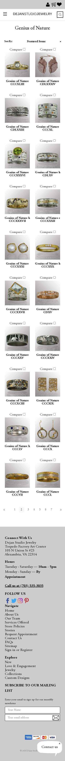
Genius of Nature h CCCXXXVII (17, 220)
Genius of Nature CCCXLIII (17, 83)
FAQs (9, 642)
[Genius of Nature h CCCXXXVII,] (17, 201)
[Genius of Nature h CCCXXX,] (47, 247)
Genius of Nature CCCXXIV (47, 357)
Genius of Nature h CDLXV (47, 174)
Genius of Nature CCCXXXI (17, 265)
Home (9, 610)
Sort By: (8, 41)
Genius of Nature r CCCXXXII (47, 220)
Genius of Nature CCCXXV (17, 357)
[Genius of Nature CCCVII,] (17, 475)
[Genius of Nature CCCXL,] (47, 110)
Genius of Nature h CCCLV (17, 448)
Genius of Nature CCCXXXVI (17, 174)
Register (26, 650)
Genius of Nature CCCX (47, 448)
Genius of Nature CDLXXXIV (47, 83)
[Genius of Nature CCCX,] (47, 429)
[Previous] (5, 509)
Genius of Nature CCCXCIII (17, 402)
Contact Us (13, 638)
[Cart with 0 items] (54, 4)
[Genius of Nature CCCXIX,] (47, 384)
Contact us (50, 747)
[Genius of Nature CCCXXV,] (17, 338)
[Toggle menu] (4, 15)
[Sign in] (48, 4)
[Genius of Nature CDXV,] (47, 293)
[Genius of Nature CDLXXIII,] (17, 110)
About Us (11, 614)
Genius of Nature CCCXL (47, 128)
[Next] (60, 509)
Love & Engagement (20, 666)
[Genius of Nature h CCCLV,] (17, 429)
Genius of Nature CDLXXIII (17, 128)
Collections (13, 674)
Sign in (10, 650)
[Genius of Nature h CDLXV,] (47, 156)
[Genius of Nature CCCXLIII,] (17, 64)
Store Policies (15, 626)
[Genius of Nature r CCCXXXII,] (47, 201)
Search (60, 14)
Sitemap (11, 646)
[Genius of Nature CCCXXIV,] (47, 338)
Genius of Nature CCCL (47, 493)
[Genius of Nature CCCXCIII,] (17, 384)
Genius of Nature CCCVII (17, 493)
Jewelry (10, 670)
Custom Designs (17, 678)
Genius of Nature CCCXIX (47, 402)
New (8, 662)
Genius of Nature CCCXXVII (17, 311)
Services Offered (17, 622)
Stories (10, 630)
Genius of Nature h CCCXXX (47, 265)
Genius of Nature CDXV (47, 311)
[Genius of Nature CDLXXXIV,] (47, 64)
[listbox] (39, 42)
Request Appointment (21, 634)
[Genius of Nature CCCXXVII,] (17, 293)
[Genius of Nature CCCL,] (47, 475)
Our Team (12, 618)
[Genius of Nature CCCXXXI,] (17, 247)
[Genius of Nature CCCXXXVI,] (17, 156)
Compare (16, 49)
